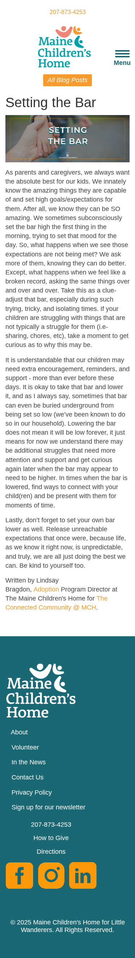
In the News (29, 762)
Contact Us (28, 777)
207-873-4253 (68, 12)
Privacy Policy (32, 792)
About (19, 732)
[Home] (67, 46)
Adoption (46, 589)
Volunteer (25, 747)
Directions (51, 851)
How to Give (51, 837)
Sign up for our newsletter (48, 807)
